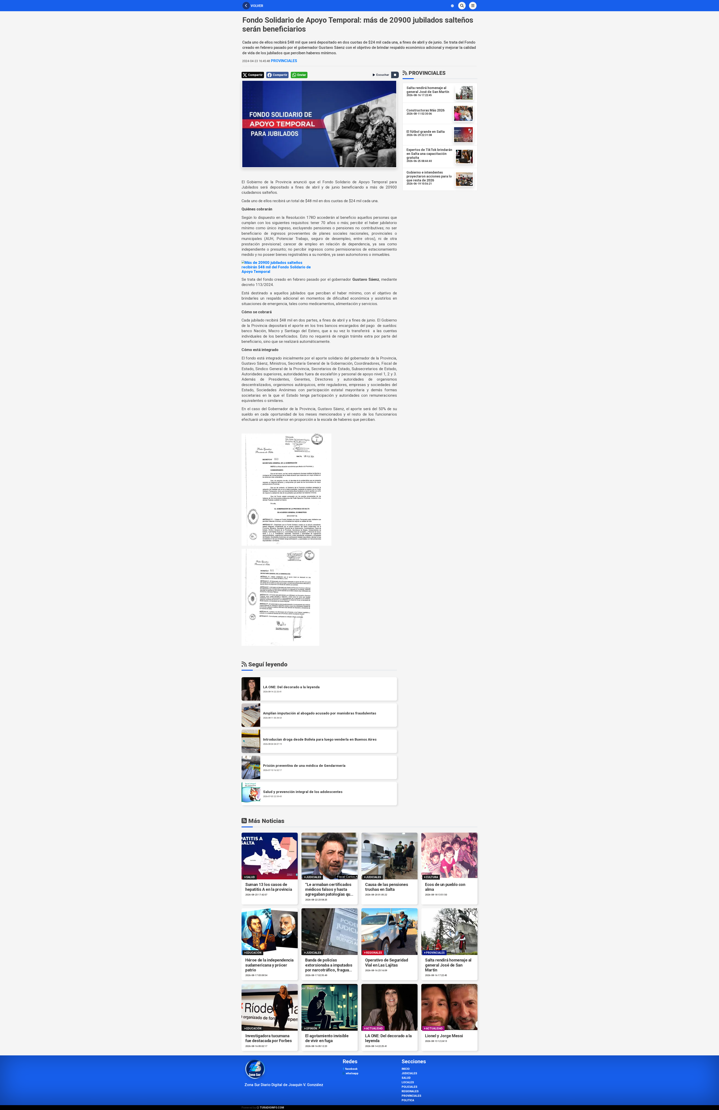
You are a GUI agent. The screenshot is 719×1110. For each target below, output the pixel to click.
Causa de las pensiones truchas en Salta (386, 887)
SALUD (406, 1078)
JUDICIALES (409, 1073)
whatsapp (351, 1073)
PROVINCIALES (283, 61)
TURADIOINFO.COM (272, 1107)
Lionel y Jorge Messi (444, 1036)
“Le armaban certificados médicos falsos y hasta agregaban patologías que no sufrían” (328, 889)
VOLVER (256, 6)
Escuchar (382, 74)
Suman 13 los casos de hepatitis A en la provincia (268, 887)
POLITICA (408, 1100)
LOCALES (408, 1082)
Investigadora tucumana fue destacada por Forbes (268, 1038)
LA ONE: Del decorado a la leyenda (388, 1038)
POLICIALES (409, 1086)
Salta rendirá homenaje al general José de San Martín (448, 965)
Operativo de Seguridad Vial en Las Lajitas (386, 962)
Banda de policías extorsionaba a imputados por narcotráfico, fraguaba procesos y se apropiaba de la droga (329, 965)
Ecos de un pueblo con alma (445, 887)
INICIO (406, 1069)
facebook (350, 1069)
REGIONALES (410, 1091)
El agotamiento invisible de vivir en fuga (326, 1038)
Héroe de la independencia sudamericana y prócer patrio (269, 965)
